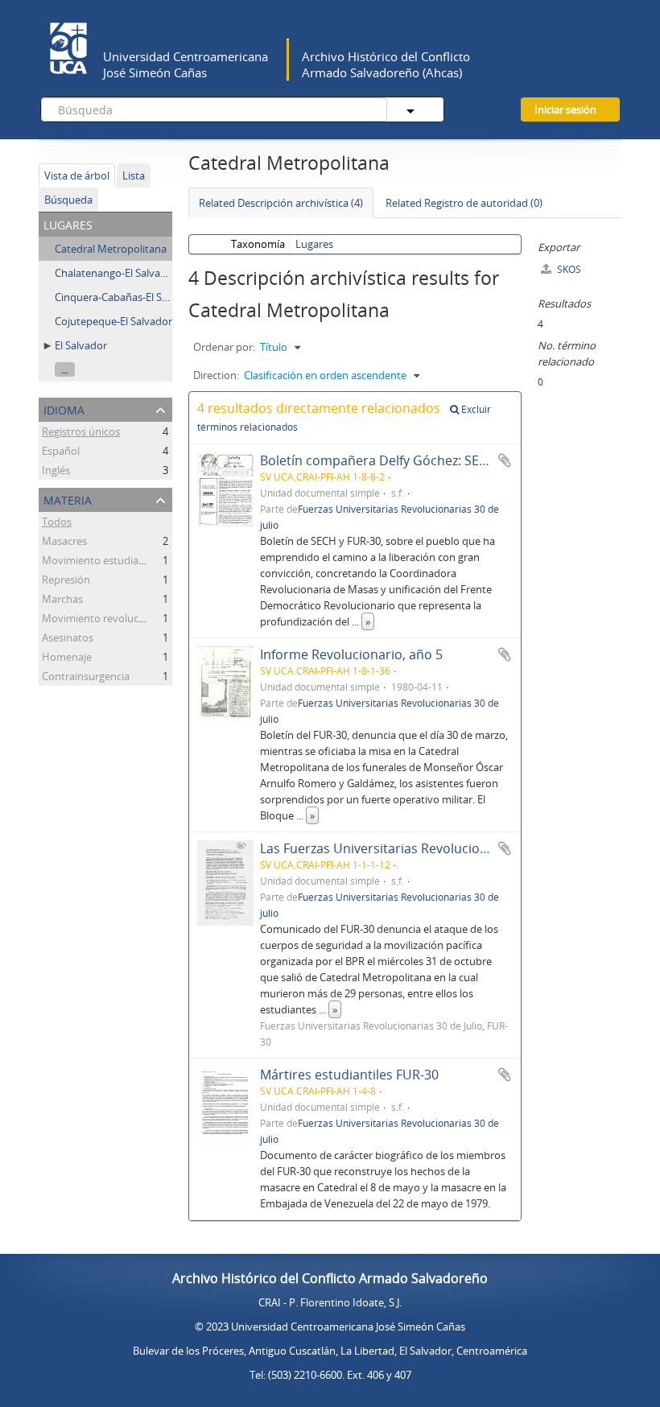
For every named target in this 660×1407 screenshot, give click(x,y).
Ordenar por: (224, 347)
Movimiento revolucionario (107, 618)
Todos (57, 521)
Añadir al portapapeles (505, 460)
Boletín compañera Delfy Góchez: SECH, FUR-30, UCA (419, 460)
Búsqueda (68, 199)
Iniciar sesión (565, 109)
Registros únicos (81, 431)
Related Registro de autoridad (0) (464, 203)
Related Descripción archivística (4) (281, 203)
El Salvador (81, 345)
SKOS (568, 269)
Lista (133, 175)
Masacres (64, 541)
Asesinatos (67, 637)
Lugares (314, 244)
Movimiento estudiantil (98, 560)
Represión (66, 579)
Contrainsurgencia (86, 676)
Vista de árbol (76, 175)
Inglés (56, 470)
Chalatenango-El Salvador (116, 273)
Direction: (216, 375)
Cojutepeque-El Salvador (113, 321)
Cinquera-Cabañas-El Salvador (126, 297)
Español (61, 451)
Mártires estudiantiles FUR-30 (349, 1074)
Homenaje (67, 657)
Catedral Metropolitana (111, 248)
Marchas (62, 599)
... (64, 369)
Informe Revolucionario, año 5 (351, 654)
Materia (67, 499)
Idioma (64, 408)
